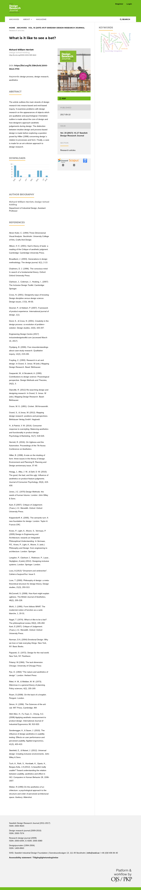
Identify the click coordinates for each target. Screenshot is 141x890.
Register (119, 4)
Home (12, 28)
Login (129, 4)
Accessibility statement (20, 857)
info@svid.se (93, 853)
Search (126, 19)
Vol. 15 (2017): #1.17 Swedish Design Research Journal (56, 28)
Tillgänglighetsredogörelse (45, 857)
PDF (63, 98)
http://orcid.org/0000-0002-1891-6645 (22, 55)
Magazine (41, 19)
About (26, 19)
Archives (14, 19)
